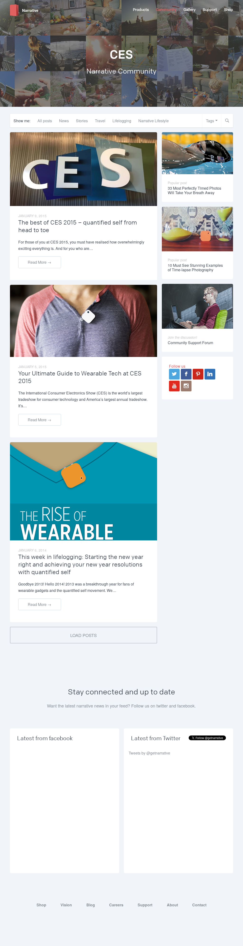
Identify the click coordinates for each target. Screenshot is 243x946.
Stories (82, 120)
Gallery (189, 9)
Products (141, 9)
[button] (227, 120)
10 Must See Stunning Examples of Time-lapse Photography (195, 267)
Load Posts (83, 635)
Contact (199, 905)
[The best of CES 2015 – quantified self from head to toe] (83, 168)
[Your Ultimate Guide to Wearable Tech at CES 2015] (83, 320)
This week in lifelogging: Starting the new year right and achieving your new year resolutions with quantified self (80, 564)
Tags (210, 120)
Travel (100, 120)
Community (166, 9)
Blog (90, 905)
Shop (228, 9)
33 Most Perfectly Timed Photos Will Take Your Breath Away (194, 190)
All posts (44, 120)
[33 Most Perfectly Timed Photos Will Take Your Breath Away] (197, 152)
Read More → (39, 262)
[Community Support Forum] (197, 306)
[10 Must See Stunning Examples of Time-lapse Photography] (197, 228)
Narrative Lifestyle (153, 120)
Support (210, 9)
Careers (116, 905)
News (64, 120)
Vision (66, 905)
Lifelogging (121, 120)
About (172, 905)
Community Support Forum (190, 342)
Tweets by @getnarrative (149, 753)
